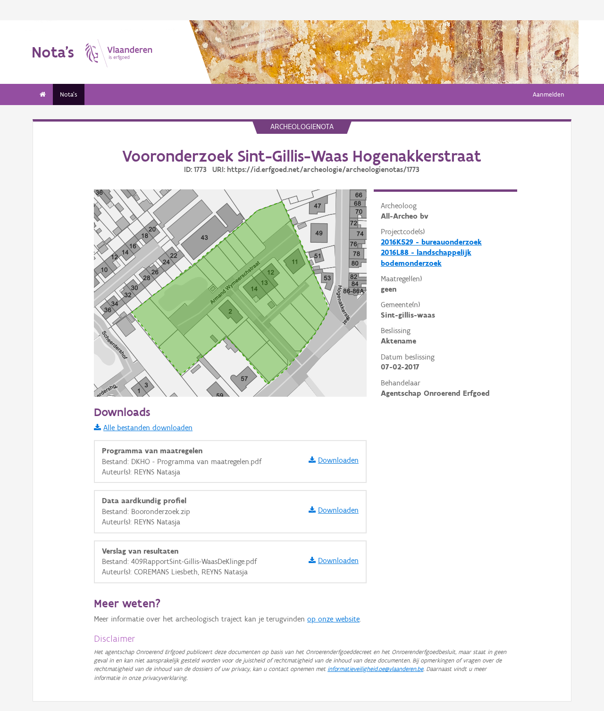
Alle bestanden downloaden (148, 427)
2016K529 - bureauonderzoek (431, 241)
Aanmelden (548, 94)
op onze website (333, 618)
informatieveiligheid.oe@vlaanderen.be (375, 668)
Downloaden (338, 460)
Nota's (68, 94)
